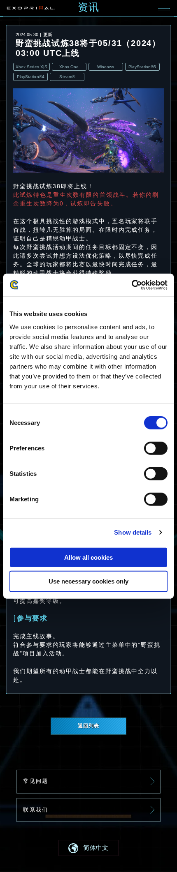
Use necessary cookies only (88, 581)
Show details (132, 532)
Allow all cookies (88, 557)
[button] (88, 848)
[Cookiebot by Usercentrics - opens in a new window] (131, 285)
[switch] (156, 448)
